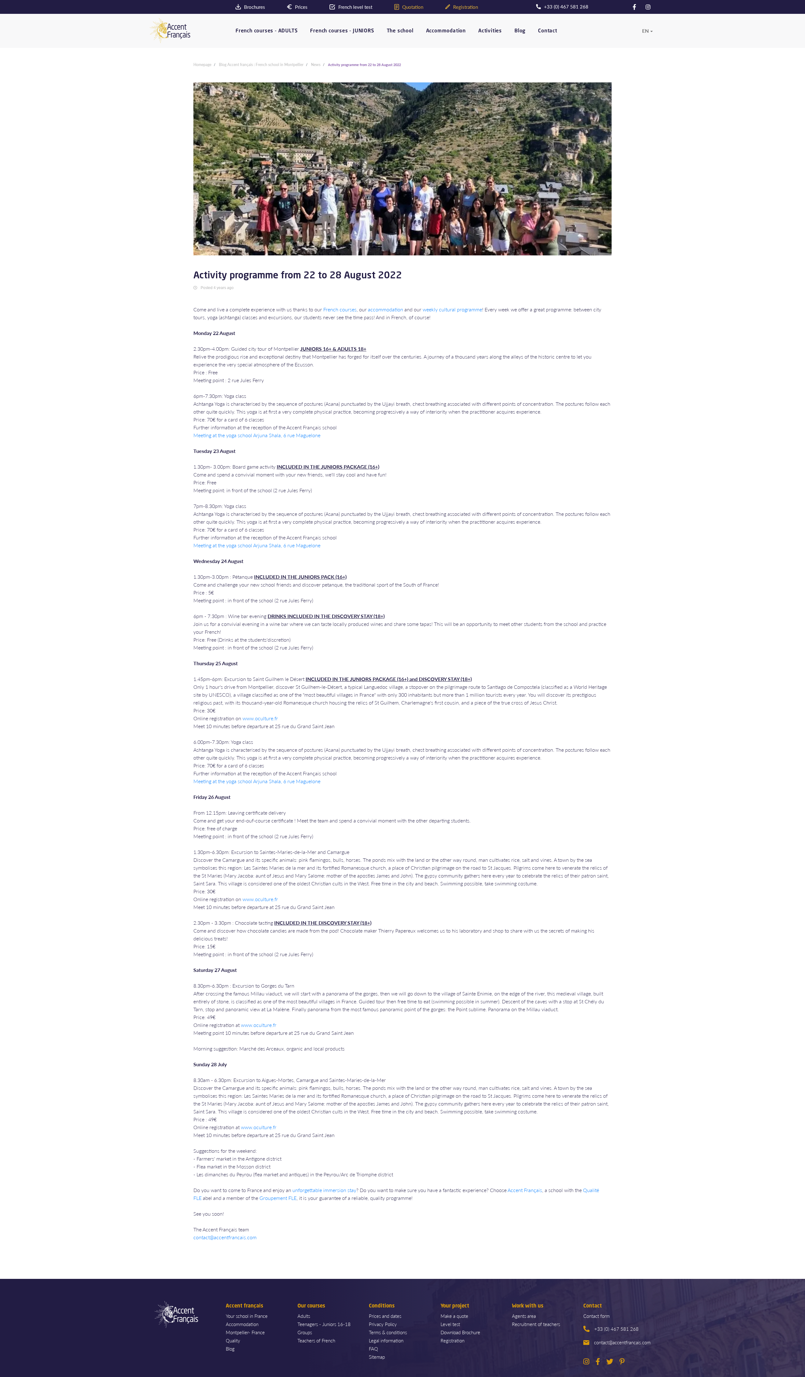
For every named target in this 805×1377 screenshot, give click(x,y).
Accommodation (446, 31)
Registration (452, 1340)
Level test (450, 1324)
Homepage (202, 64)
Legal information (386, 1340)
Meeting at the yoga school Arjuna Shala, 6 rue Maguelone (256, 435)
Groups (304, 1332)
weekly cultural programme (452, 309)
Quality (233, 1340)
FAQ (373, 1348)
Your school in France (247, 1316)
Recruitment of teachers (536, 1324)
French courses (340, 309)
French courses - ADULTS (266, 31)
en (645, 31)
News (315, 64)
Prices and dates (385, 1316)
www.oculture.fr (260, 718)
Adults (303, 1316)
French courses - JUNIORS (342, 31)
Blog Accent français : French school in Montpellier (261, 64)
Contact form (596, 1316)
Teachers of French (316, 1340)
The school (400, 31)
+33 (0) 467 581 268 (616, 1328)
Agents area (524, 1316)
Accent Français (525, 1190)
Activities (490, 31)
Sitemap (377, 1356)
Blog (519, 31)
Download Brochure (460, 1332)
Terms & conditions (388, 1332)
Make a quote (454, 1316)
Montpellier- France (245, 1332)
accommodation (385, 309)
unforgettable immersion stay (324, 1190)
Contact (547, 31)
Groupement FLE (278, 1197)
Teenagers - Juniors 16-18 (324, 1324)
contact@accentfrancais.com (225, 1237)
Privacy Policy (383, 1324)
